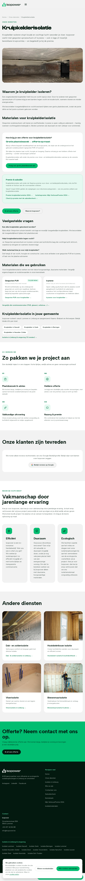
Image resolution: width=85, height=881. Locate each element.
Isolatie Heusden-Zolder (10, 850)
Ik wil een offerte (11, 211)
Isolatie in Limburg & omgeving (14, 842)
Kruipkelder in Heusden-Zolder (15, 332)
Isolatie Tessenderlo (40, 850)
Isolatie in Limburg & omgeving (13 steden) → (19, 337)
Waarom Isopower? (32, 211)
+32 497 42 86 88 (8, 827)
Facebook (22, 783)
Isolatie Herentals (19, 853)
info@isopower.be (8, 831)
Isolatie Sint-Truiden (35, 853)
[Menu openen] (52, 4)
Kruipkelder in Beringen (51, 327)
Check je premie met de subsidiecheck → (22, 198)
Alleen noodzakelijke (45, 869)
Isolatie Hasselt (21, 846)
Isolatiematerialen (51, 806)
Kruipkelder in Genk (31, 327)
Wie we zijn (49, 786)
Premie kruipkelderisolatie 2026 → (19, 195)
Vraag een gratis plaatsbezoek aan (22, 166)
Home (4, 17)
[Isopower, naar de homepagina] (11, 4)
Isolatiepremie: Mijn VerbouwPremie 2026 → (52, 195)
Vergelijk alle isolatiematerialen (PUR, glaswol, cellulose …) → (25, 305)
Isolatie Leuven (69, 850)
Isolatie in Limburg (51, 782)
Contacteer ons (51, 790)
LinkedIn (14, 783)
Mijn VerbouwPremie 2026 (54, 802)
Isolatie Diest (26, 850)
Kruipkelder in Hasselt (12, 327)
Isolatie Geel (6, 853)
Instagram (6, 783)
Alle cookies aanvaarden (68, 869)
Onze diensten (14, 17)
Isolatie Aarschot (56, 850)
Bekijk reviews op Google (44, 465)
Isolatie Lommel (60, 846)
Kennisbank (49, 798)
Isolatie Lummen (8, 846)
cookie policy (14, 874)
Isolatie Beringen (47, 846)
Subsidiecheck (50, 794)
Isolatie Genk (34, 846)
